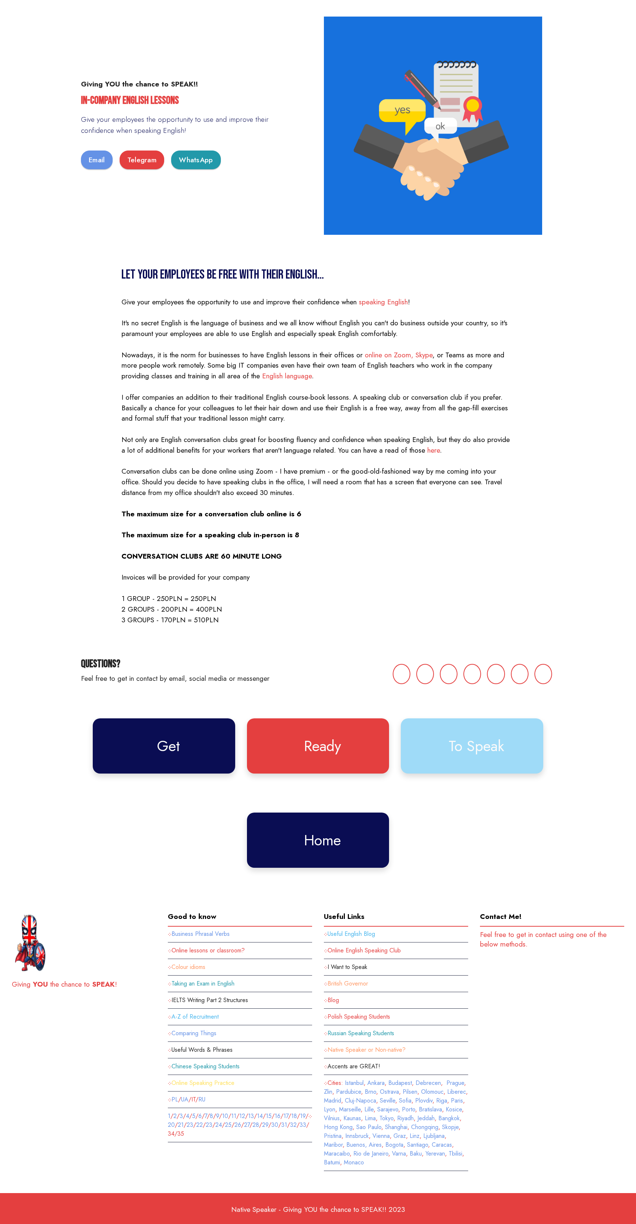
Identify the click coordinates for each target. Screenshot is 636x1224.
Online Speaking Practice (203, 1083)
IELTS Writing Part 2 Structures (210, 1000)
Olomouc (432, 1091)
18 (294, 1116)
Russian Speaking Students (361, 1033)
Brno (370, 1091)
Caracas (442, 1144)
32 (293, 1125)
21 (181, 1125)
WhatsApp (196, 160)
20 (171, 1125)
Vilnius (332, 1118)
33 (303, 1125)
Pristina (333, 1136)
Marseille (350, 1109)
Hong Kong (338, 1127)
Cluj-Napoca (360, 1100)
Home (322, 840)
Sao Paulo (368, 1127)
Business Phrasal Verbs (201, 934)
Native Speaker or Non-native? (367, 1050)
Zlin (328, 1091)
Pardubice (348, 1091)
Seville (387, 1100)
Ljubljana (434, 1136)
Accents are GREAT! (354, 1066)
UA (184, 1099)
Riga (441, 1100)
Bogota (394, 1144)
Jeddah (426, 1118)
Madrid (332, 1100)
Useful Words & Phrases (202, 1050)
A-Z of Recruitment (195, 1016)
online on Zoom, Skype (398, 355)
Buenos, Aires (364, 1144)
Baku (416, 1153)
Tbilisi (455, 1153)
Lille (369, 1109)
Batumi (332, 1162)
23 (190, 1125)
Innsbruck (357, 1136)
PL (175, 1099)
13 (251, 1116)
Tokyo (386, 1118)
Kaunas (352, 1118)
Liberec (456, 1091)
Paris (457, 1100)
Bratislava (430, 1109)
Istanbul (354, 1083)
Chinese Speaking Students (206, 1066)
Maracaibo (337, 1153)
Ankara (376, 1083)
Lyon (329, 1109)
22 (199, 1125)
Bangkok (449, 1118)
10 (225, 1116)
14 (260, 1116)
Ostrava (389, 1091)
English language (287, 376)
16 (277, 1116)
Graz (399, 1136)
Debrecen (428, 1083)
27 (247, 1125)
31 (284, 1125)
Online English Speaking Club (364, 950)
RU (201, 1099)
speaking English (383, 302)
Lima (370, 1118)
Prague (455, 1083)
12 (242, 1116)
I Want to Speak (347, 967)
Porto (408, 1109)
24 (218, 1125)
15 (269, 1116)
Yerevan (435, 1153)
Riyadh (405, 1118)
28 (255, 1125)
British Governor (348, 983)
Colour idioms (188, 967)
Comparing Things (194, 1033)
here (433, 450)
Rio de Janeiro (370, 1153)
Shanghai (396, 1127)
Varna (399, 1153)
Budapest (400, 1083)
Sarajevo (387, 1109)
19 (302, 1116)
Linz (415, 1136)
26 (237, 1125)
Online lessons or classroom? (208, 950)
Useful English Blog (351, 934)
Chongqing (424, 1127)
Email (97, 160)
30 (274, 1125)
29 (265, 1125)
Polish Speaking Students (359, 1016)
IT (193, 1099)
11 (233, 1116)
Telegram (141, 160)
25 (228, 1125)
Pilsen (410, 1091)
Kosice (454, 1109)
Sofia (405, 1100)
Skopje (450, 1127)
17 (285, 1116)
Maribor (333, 1144)
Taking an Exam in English (203, 983)
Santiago (417, 1144)
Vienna (381, 1136)
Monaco (354, 1162)
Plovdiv (423, 1100)
